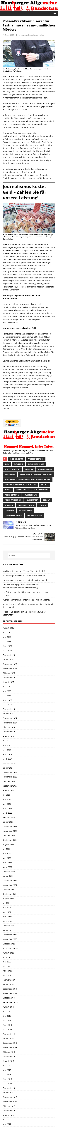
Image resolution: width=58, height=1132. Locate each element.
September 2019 (10, 1002)
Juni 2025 (7, 691)
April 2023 (7, 808)
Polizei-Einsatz (23, 490)
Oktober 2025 (9, 673)
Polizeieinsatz (30, 495)
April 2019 (7, 1025)
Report (46, 500)
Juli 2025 (6, 686)
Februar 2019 (9, 1034)
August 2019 (8, 1007)
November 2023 (10, 776)
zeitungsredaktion (13, 515)
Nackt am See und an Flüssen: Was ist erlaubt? (24, 571)
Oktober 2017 (9, 1106)
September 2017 (10, 1110)
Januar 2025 (8, 713)
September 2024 (10, 731)
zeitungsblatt (25, 510)
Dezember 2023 (10, 772)
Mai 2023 (7, 804)
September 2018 (10, 1056)
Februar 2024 (9, 763)
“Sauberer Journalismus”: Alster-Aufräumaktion (24, 575)
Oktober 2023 (9, 781)
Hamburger (10, 474)
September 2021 (10, 894)
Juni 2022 (7, 853)
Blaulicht (18, 464)
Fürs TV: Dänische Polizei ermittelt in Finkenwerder (26, 580)
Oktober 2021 (9, 889)
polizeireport (31, 500)
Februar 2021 (9, 925)
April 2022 (7, 862)
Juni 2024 (7, 745)
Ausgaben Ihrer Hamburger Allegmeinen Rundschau (26, 599)
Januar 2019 (8, 1038)
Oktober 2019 (9, 997)
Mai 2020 (7, 966)
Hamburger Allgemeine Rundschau (36, 474)
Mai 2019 (7, 1020)
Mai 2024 (7, 749)
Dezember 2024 (10, 718)
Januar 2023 (8, 822)
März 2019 (7, 1029)
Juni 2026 (7, 637)
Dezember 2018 (10, 1043)
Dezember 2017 (10, 1097)
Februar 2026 (9, 655)
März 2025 (7, 704)
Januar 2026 (8, 659)
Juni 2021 (7, 907)
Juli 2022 (6, 849)
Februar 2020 (9, 980)
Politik (44, 485)
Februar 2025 (9, 709)
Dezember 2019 (10, 989)
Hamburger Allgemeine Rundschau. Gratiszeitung (27, 479)
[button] (54, 13)
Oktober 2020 (9, 943)
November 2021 (10, 885)
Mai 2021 (7, 912)
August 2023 (8, 790)
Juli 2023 (6, 795)
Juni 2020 (7, 961)
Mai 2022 (7, 858)
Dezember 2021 (10, 880)
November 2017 (10, 1101)
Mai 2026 (7, 641)
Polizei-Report (41, 490)
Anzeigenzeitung (35, 459)
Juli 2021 (6, 903)
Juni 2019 (7, 1016)
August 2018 (8, 1061)
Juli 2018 (6, 1065)
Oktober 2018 (9, 1052)
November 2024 (10, 722)
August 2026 (8, 628)
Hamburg (29, 469)
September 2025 (10, 677)
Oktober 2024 (9, 727)
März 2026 (7, 650)
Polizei (8, 490)
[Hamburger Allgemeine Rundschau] (29, 9)
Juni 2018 (7, 1070)
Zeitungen (9, 510)
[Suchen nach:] (29, 555)
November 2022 (10, 831)
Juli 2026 (6, 632)
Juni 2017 (7, 1124)
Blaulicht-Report (36, 464)
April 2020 (7, 970)
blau (7, 464)
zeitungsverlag (34, 515)
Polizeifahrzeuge (13, 500)
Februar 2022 (9, 871)
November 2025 (10, 668)
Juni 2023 (7, 799)
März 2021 (7, 921)
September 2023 (10, 786)
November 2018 (10, 1047)
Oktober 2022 (9, 835)
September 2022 (10, 840)
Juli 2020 (6, 957)
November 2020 (10, 939)
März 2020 (7, 975)
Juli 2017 (6, 1119)
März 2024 (7, 759)
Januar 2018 (8, 1092)
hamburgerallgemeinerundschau (31, 35)
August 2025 (8, 682)
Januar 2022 (8, 876)
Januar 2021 (8, 930)
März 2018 (7, 1083)
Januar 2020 (8, 984)
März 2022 (7, 867)
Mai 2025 (7, 695)
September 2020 (10, 948)
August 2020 (8, 953)
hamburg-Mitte (45, 469)
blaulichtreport (12, 469)
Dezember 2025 (10, 664)
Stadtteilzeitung (26, 505)
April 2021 (7, 916)
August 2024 (8, 736)
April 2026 (7, 646)
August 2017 (8, 1115)
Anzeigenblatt (16, 459)
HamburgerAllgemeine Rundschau (20, 485)
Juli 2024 (6, 740)
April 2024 (7, 754)
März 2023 (7, 813)
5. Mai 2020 (9, 35)
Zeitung (42, 505)
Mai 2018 (7, 1074)
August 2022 (8, 844)
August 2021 (8, 898)
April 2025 (7, 700)
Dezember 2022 (10, 826)
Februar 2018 (9, 1088)
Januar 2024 (8, 768)
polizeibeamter (12, 495)
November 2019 (10, 993)
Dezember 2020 (10, 934)
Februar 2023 (9, 817)
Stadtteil (9, 505)
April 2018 (7, 1079)
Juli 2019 (6, 1011)
